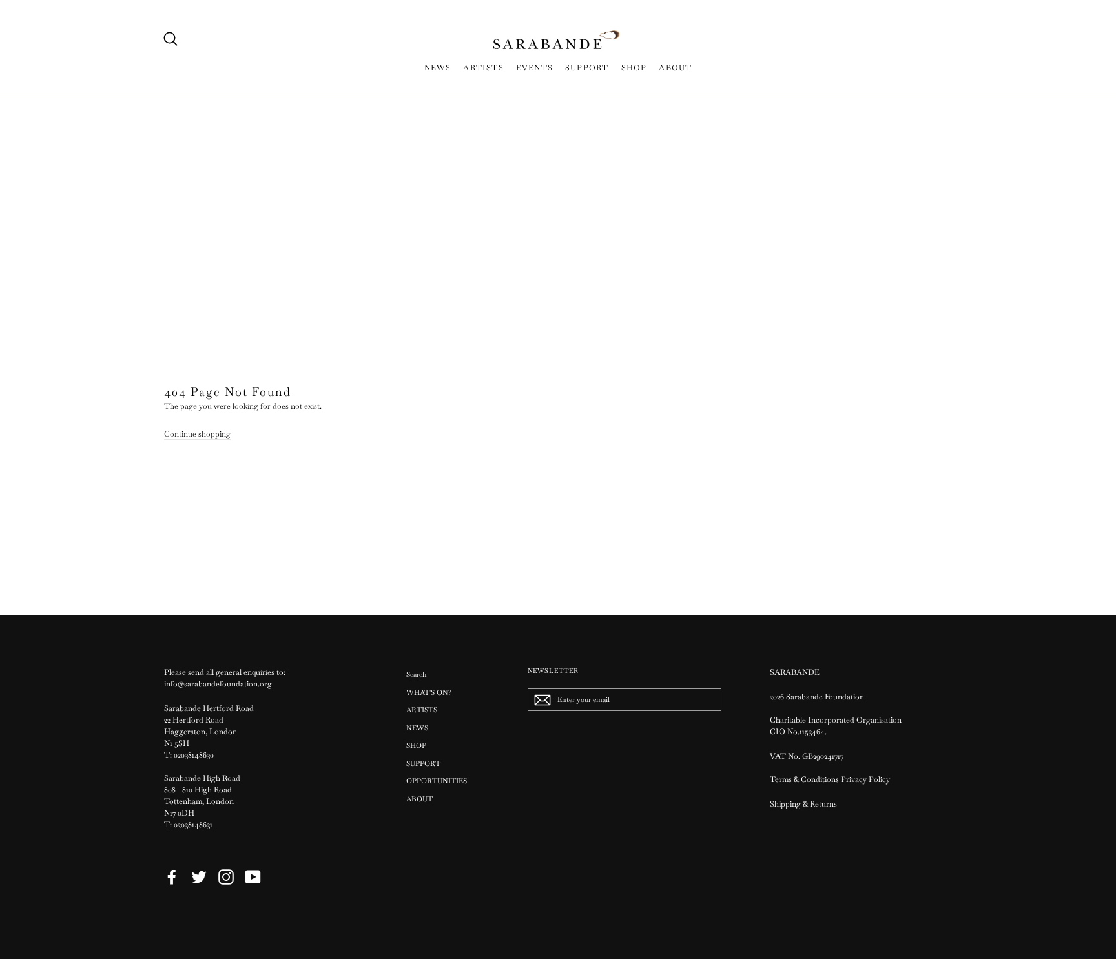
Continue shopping (197, 434)
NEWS (437, 68)
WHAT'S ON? (428, 692)
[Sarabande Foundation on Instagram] (226, 877)
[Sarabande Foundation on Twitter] (199, 877)
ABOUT (675, 68)
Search (416, 674)
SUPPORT (586, 68)
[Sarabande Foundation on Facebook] (172, 877)
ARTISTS (483, 68)
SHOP (634, 68)
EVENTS (534, 68)
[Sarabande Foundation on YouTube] (253, 877)
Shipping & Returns (803, 804)
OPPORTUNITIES (436, 780)
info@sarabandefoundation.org (218, 684)
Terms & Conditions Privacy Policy (831, 779)
